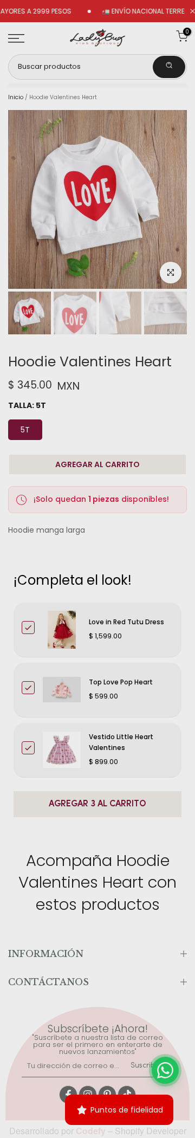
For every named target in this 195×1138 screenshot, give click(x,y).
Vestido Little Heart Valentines (121, 742)
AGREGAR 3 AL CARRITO (97, 804)
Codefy (92, 1130)
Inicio (15, 97)
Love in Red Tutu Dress (126, 621)
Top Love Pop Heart (121, 682)
